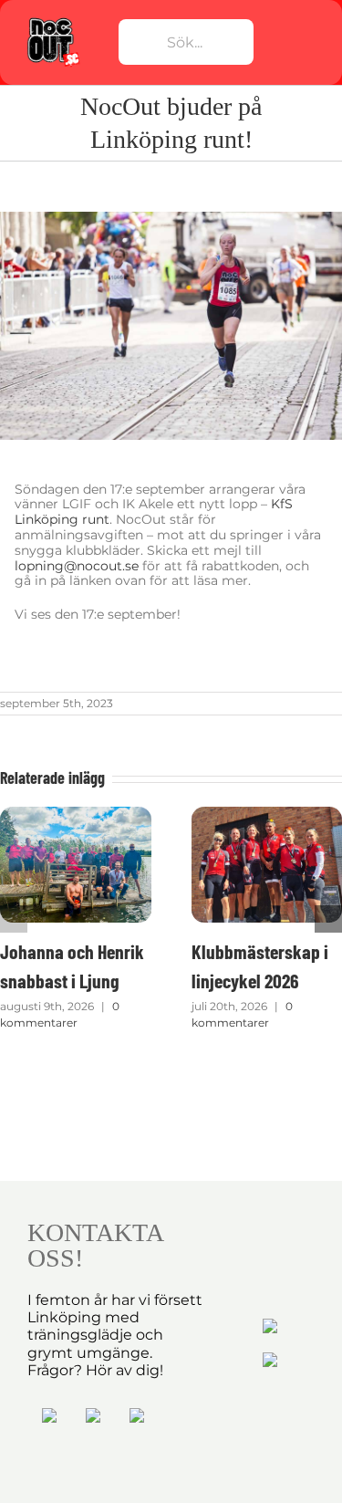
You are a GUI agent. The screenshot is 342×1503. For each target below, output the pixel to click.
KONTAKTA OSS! (94, 1245)
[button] (13, 919)
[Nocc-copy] (53, 21)
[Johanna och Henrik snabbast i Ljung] (75, 815)
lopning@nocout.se (77, 566)
